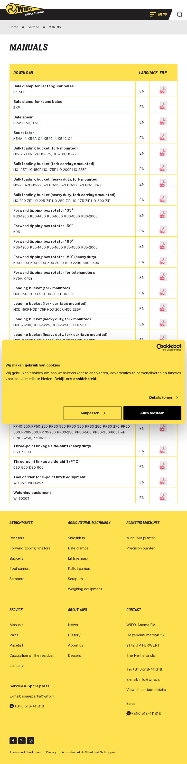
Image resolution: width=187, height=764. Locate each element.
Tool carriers (19, 568)
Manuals (16, 625)
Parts (14, 635)
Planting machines (142, 522)
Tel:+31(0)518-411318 (144, 669)
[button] (179, 14)
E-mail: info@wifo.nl (143, 679)
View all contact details (146, 690)
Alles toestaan (152, 413)
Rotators (16, 538)
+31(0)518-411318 (29, 706)
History (74, 635)
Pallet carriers (79, 568)
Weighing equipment (85, 589)
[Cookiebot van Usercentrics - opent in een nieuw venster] (160, 347)
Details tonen (160, 397)
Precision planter (140, 548)
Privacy (51, 752)
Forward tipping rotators (29, 548)
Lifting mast (78, 558)
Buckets (16, 558)
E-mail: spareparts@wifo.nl (32, 696)
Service (15, 609)
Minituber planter (140, 538)
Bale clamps (78, 548)
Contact (133, 609)
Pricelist (16, 645)
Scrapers (16, 579)
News (73, 625)
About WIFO (77, 609)
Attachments (20, 522)
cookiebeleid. (85, 378)
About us (75, 645)
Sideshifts (76, 538)
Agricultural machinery (89, 522)
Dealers (74, 655)
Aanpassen (89, 413)
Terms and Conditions (25, 752)
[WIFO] (25, 9)
